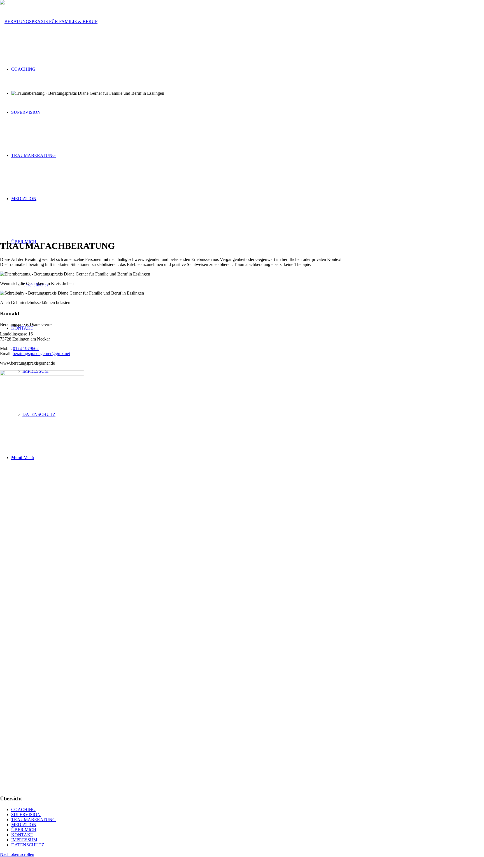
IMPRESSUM (24, 839)
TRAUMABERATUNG (33, 819)
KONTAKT (22, 834)
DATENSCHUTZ (27, 844)
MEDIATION (23, 824)
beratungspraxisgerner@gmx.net (41, 353)
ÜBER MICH (23, 829)
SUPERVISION (26, 814)
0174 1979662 (26, 348)
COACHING (23, 809)
